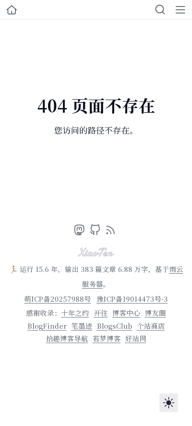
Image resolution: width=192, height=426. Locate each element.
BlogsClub (114, 326)
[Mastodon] (80, 232)
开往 (101, 313)
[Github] (96, 232)
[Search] (160, 9)
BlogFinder (47, 326)
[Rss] (110, 232)
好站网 (135, 338)
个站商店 (151, 326)
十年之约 (75, 313)
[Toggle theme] (168, 402)
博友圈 (155, 313)
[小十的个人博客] (11, 9)
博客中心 (126, 313)
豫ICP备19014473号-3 (132, 299)
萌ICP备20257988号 (57, 299)
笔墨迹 (81, 326)
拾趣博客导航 (67, 338)
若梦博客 (107, 338)
